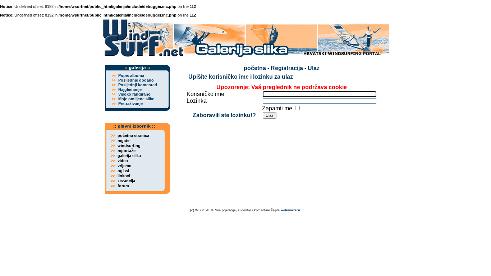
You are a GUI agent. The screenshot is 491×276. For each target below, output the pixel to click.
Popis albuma (131, 75)
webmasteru (290, 210)
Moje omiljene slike (136, 99)
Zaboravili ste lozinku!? (224, 115)
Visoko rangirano (134, 94)
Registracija (287, 68)
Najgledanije (130, 89)
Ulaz (314, 68)
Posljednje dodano (136, 80)
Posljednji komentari (137, 85)
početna (255, 68)
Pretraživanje (130, 103)
